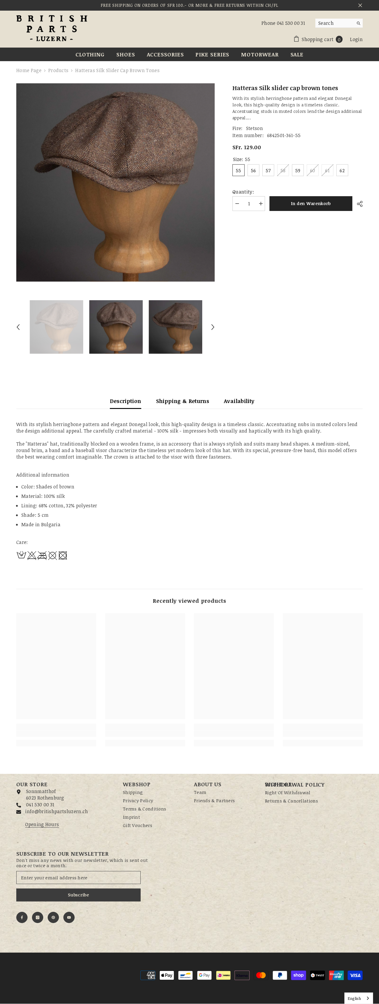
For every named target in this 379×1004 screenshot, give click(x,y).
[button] (18, 327)
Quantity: (243, 192)
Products (58, 70)
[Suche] (339, 23)
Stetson (254, 128)
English (354, 998)
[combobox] (334, 23)
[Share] (357, 204)
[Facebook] (22, 917)
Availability (239, 400)
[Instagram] (37, 917)
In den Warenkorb (311, 203)
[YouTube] (69, 917)
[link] (56, 733)
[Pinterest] (53, 917)
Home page (28, 70)
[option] (115, 182)
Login (356, 39)
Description (125, 400)
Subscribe (78, 895)
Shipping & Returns (182, 400)
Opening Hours (42, 824)
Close (360, 5)
